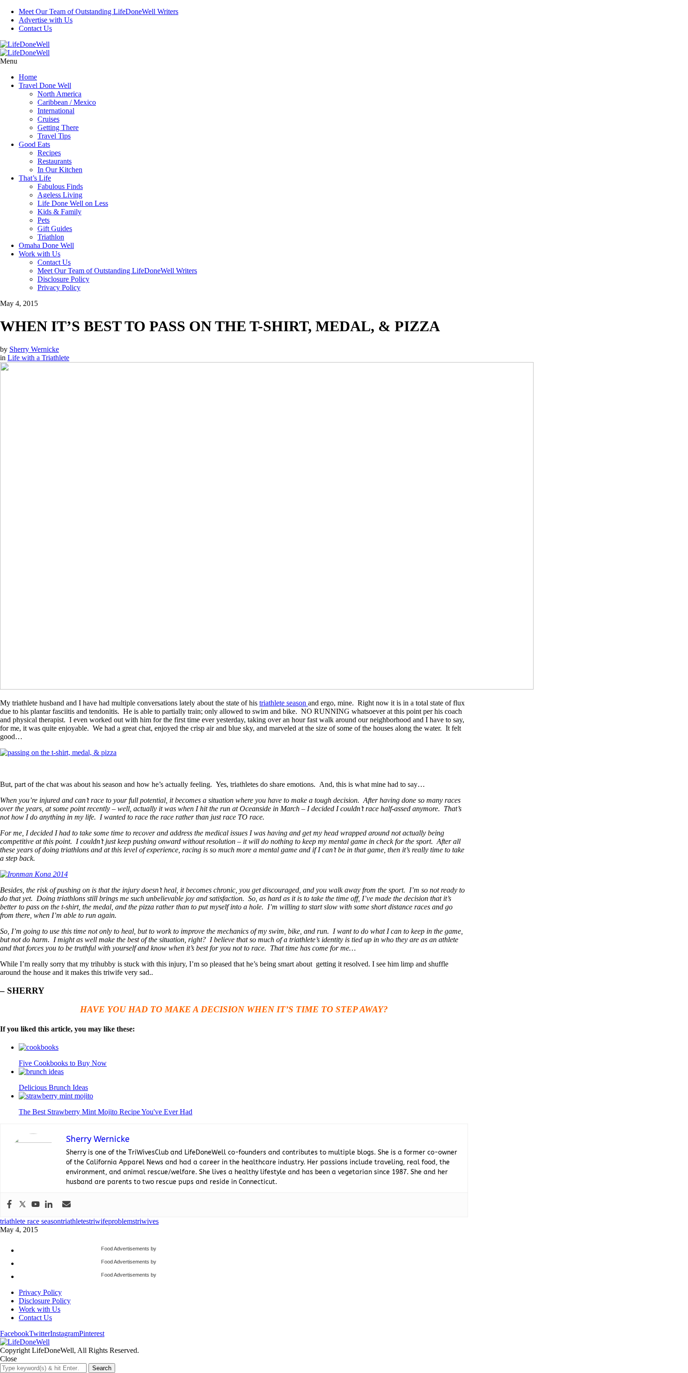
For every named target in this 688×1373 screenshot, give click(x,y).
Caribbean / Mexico (66, 102)
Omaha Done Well (46, 245)
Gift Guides (54, 228)
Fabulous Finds (60, 186)
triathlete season (283, 703)
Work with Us (39, 254)
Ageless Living (59, 195)
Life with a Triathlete (38, 358)
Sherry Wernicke (34, 349)
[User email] (66, 1205)
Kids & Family (59, 212)
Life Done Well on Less (72, 203)
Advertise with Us (46, 20)
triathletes (75, 1221)
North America (59, 94)
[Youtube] (35, 1205)
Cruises (48, 119)
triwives (147, 1221)
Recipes (49, 153)
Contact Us (35, 28)
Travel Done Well (45, 85)
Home (28, 77)
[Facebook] (9, 1205)
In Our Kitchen (59, 170)
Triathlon (50, 237)
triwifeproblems (112, 1221)
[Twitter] (22, 1205)
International (55, 111)
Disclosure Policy (63, 279)
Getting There (58, 127)
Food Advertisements (125, 1248)
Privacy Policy (59, 287)
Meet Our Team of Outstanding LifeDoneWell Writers (98, 11)
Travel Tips (54, 136)
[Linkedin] (48, 1205)
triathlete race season (30, 1221)
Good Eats (34, 144)
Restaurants (54, 161)
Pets (43, 220)
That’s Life (35, 178)
